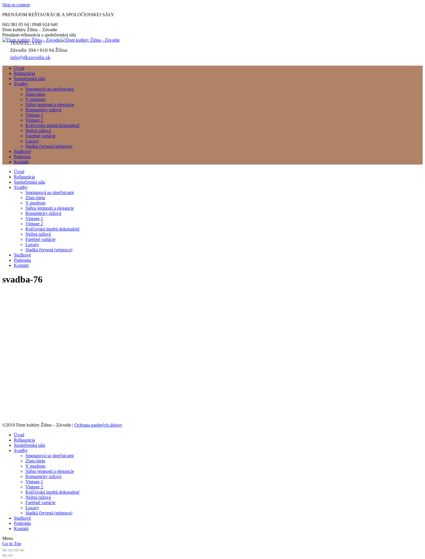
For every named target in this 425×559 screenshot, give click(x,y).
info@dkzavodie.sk (30, 57)
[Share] (10, 550)
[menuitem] (19, 68)
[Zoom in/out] (22, 550)
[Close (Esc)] (4, 550)
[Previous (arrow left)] (4, 555)
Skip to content (16, 4)
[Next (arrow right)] (10, 555)
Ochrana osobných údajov (98, 425)
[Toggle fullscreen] (16, 550)
